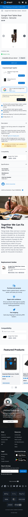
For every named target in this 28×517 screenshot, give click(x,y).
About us (3, 435)
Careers (3, 442)
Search (23, 58)
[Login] (26, 2)
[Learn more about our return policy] (12, 117)
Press (16, 444)
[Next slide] (15, 387)
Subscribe (23, 471)
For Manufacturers (19, 442)
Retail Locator (18, 439)
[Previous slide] (12, 387)
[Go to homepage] (9, 2)
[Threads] (23, 486)
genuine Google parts (13, 136)
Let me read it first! (7, 474)
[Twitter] (8, 486)
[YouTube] (14, 486)
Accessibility (4, 454)
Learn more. (12, 91)
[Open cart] (22, 2)
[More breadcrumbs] (2, 11)
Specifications (5, 164)
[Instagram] (11, 486)
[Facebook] (5, 486)
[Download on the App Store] (21, 455)
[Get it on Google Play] (21, 460)
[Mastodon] (17, 486)
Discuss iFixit (4, 439)
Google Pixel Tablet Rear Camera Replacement (16, 267)
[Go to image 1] (13, 47)
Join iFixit (21, 99)
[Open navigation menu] (1, 2)
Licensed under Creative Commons (14, 509)
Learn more (10, 421)
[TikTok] (2, 486)
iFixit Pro (8, 146)
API (2, 444)
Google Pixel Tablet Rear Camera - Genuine (15, 10)
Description (4, 123)
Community (17, 435)
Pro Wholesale (18, 437)
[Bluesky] (20, 486)
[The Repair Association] (26, 486)
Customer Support (5, 437)
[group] (3, 36)
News (16, 446)
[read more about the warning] (22, 190)
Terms (2, 459)
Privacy (3, 456)
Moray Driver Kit (11, 79)
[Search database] (19, 2)
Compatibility (5, 151)
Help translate (12, 481)
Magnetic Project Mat (12, 71)
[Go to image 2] (15, 47)
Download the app (20, 451)
